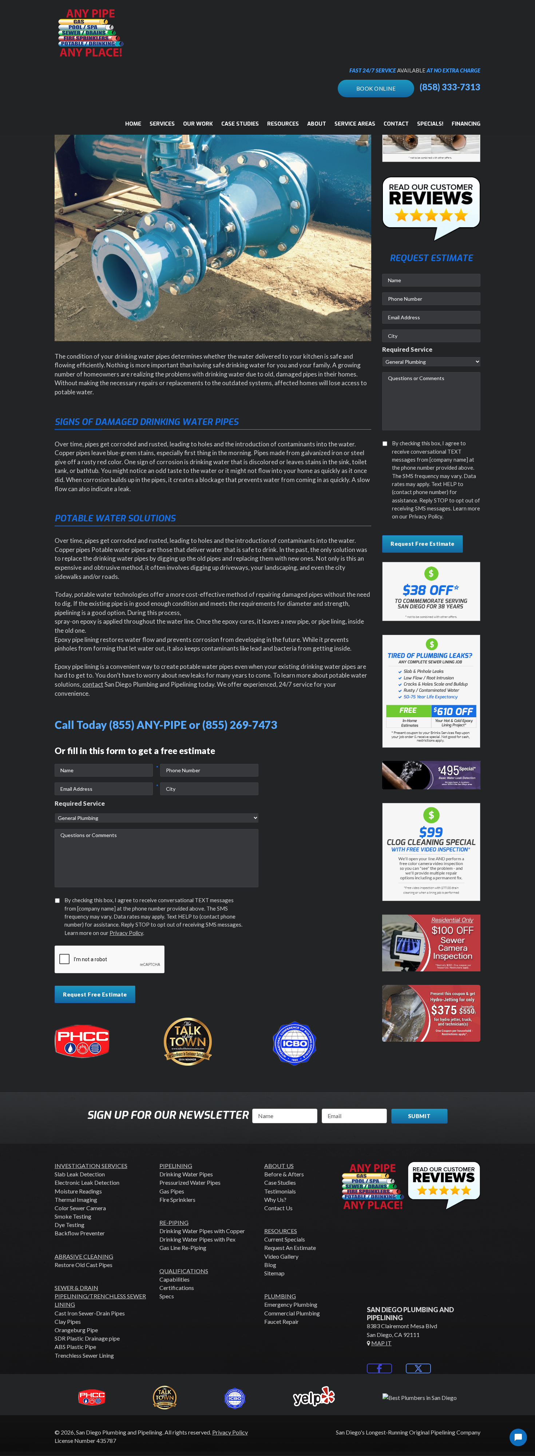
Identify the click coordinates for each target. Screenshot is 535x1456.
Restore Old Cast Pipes (83, 1264)
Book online (376, 88)
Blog (270, 1264)
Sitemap (274, 1273)
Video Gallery (281, 1256)
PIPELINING (175, 1165)
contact (92, 684)
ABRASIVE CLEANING (84, 1256)
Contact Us (278, 1207)
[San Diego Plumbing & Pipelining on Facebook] (379, 1368)
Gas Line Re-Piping (182, 1247)
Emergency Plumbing (290, 1304)
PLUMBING (280, 1296)
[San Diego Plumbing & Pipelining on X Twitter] (418, 1368)
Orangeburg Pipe (76, 1329)
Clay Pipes (68, 1321)
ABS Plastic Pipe (75, 1346)
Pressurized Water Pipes (190, 1182)
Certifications (176, 1287)
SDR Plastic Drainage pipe (87, 1338)
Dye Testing (69, 1224)
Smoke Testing (73, 1216)
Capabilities (174, 1279)
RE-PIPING (174, 1222)
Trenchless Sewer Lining (84, 1355)
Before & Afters (284, 1174)
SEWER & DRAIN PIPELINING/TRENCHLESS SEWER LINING (100, 1296)
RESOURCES (280, 1230)
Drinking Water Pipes (186, 1174)
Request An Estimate (290, 1247)
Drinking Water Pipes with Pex (197, 1239)
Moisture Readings (78, 1191)
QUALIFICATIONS (183, 1270)
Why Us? (275, 1199)
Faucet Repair (281, 1321)
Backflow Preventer (80, 1233)
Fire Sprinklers (177, 1199)
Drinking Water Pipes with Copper (202, 1230)
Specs (166, 1296)
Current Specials (284, 1239)
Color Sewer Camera (80, 1207)
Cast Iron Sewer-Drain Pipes (90, 1313)
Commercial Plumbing (292, 1313)
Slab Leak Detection (80, 1174)
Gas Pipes (171, 1191)
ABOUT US (279, 1165)
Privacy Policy (126, 933)
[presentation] (110, 960)
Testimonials (280, 1191)
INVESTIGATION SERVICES (91, 1165)
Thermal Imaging (76, 1199)
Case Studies (280, 1182)
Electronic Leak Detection (87, 1182)
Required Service (80, 803)
